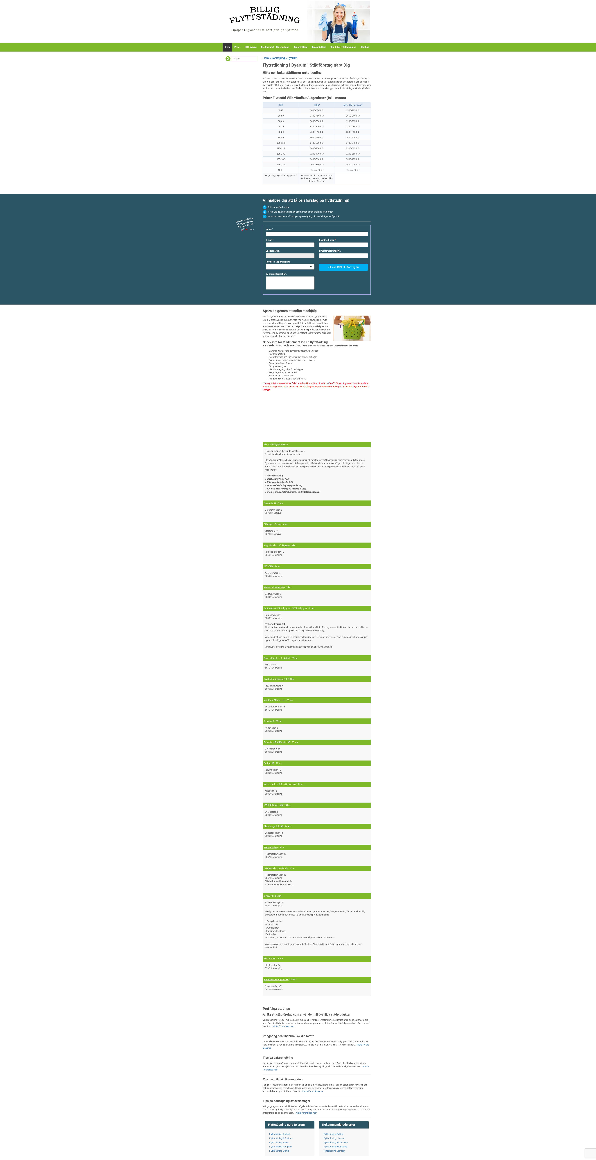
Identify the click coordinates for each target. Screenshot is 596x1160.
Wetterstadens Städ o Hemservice (280, 784)
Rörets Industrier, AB (274, 587)
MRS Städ (268, 566)
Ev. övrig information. (276, 274)
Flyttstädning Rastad (279, 1134)
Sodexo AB (269, 763)
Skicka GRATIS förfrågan (343, 267)
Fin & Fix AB (269, 958)
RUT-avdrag (251, 47)
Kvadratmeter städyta (330, 251)
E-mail (269, 240)
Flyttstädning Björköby (334, 1151)
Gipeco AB (269, 721)
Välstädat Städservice (274, 700)
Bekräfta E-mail (327, 240)
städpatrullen (270, 847)
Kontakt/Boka (300, 47)
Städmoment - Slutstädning (275, 47)
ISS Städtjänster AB (273, 805)
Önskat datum (273, 251)
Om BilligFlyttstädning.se (343, 47)
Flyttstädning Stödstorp (280, 1138)
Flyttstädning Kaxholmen (335, 1142)
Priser (237, 47)
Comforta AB (270, 503)
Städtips (365, 47)
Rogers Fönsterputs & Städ (277, 658)
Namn (269, 229)
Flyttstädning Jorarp (279, 1142)
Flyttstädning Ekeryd (279, 1151)
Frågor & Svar (319, 47)
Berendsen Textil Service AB (277, 742)
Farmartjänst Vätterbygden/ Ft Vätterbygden (285, 608)
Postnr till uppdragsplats (278, 261)
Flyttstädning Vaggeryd (280, 1146)
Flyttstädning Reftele (333, 1134)
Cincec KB (269, 896)
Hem (227, 47)
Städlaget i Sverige (273, 524)
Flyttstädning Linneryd (334, 1138)
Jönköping (278, 58)
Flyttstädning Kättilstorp (335, 1146)
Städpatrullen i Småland (275, 868)
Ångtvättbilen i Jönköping (276, 545)
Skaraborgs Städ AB (273, 826)
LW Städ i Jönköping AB (275, 679)
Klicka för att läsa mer (283, 1026)
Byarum (292, 58)
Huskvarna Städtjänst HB (276, 979)
